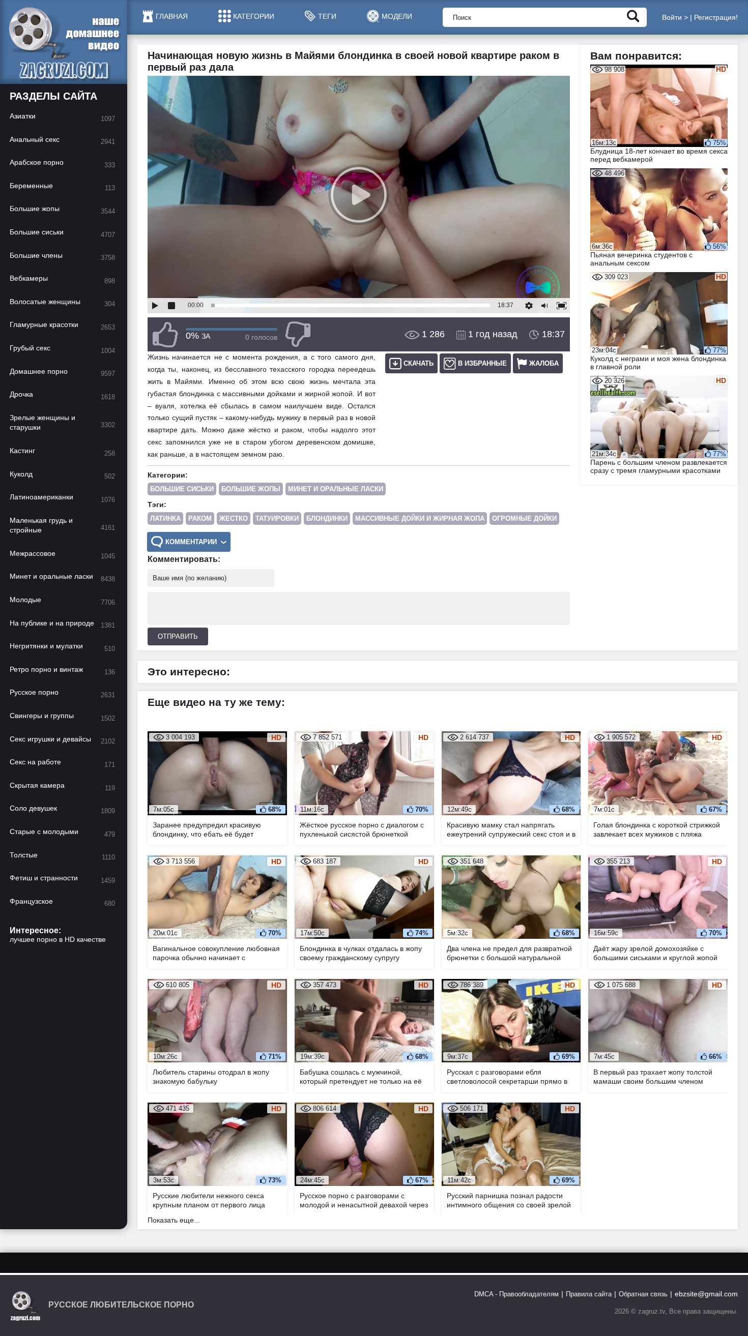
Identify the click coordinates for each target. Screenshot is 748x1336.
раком (200, 518)
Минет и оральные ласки (335, 489)
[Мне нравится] (165, 334)
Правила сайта (589, 1294)
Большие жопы (250, 489)
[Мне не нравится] (297, 334)
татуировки (277, 518)
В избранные (482, 363)
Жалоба (544, 363)
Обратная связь (643, 1294)
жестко (233, 518)
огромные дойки (524, 518)
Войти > (675, 17)
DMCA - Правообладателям (516, 1294)
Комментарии (191, 542)
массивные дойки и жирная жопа (419, 518)
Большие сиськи (182, 489)
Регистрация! (716, 17)
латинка (165, 518)
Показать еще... (174, 1220)
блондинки (327, 518)
